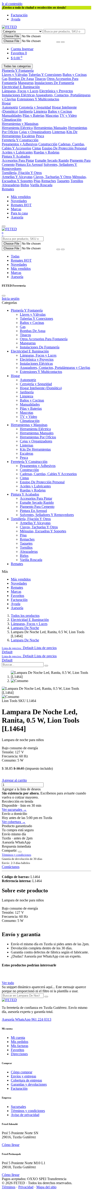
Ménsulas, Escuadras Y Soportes (43, 531)
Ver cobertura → (14, 822)
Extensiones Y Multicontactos (38, 99)
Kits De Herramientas (35, 449)
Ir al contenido (12, 4)
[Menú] (3, 226)
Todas (15, 256)
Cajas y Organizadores (35, 132)
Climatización (11, 120)
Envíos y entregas (23, 1076)
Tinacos (40, 79)
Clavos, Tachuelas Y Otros (52, 177)
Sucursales (18, 1107)
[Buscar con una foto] (58, 42)
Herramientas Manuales (50, 128)
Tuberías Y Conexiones (45, 75)
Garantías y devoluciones (29, 1084)
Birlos (25, 185)
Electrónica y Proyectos (56, 91)
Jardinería (26, 111)
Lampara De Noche (25, 628)
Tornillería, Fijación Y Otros (22, 173)
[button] (29, 648)
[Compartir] (20, 851)
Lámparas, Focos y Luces (20, 91)
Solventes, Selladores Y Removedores (47, 515)
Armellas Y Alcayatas (17, 177)
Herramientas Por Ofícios (38, 437)
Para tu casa (19, 213)
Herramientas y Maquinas (20, 124)
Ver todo (8, 983)
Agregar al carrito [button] (14, 780)
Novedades (19, 201)
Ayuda (15, 19)
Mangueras (26, 83)
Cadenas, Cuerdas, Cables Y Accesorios (48, 474)
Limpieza (40, 111)
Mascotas (52, 115)
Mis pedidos (19, 1042)
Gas (4, 79)
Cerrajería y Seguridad (35, 107)
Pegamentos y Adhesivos (19, 144)
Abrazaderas (11, 185)
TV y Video (68, 115)
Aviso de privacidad (25, 1115)
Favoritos (17, 596)
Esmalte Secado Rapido (52, 160)
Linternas (58, 132)
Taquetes (63, 181)
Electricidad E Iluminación (21, 87)
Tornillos (76, 181)
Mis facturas (19, 1046)
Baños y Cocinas (75, 75)
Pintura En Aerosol (29, 164)
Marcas (16, 209)
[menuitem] (7, 652)
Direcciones (19, 1054)
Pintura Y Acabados (16, 156)
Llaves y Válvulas (15, 75)
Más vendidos (21, 197)
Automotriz (10, 107)
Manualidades (12, 115)
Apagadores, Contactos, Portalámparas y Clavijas (55, 368)
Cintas (36, 148)
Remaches (48, 181)
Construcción (47, 144)
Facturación (19, 15)
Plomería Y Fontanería (18, 70)
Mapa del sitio (46, 1187)
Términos (8, 1187)
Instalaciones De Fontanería (54, 83)
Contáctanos (10, 867)
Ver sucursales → (14, 809)
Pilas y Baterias (33, 115)
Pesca (40, 136)
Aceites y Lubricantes (17, 152)
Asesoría (17, 217)
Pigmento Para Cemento (37, 507)
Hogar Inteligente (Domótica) (41, 388)
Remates (8, 189)
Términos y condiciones (28, 1111)
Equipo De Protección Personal (64, 148)
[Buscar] (63, 42)
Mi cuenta (18, 1038)
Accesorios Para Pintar (18, 160)
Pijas (37, 181)
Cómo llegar (10, 1145)
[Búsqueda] (46, 665)
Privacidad (25, 1187)
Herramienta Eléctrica (17, 128)
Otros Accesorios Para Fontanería (43, 339)
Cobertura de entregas (26, 1080)
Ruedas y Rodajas (46, 152)
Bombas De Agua (21, 79)
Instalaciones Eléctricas (18, 95)
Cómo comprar (21, 1072)
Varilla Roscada (41, 185)
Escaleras (28, 136)
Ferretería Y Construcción (20, 140)
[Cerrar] (3, 295)
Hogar (6, 103)
